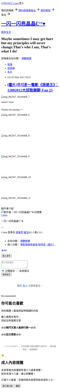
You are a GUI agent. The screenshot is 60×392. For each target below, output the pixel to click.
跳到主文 (6, 32)
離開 (18, 386)
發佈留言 (6, 274)
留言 (26, 232)
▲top (4, 250)
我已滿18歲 (7, 386)
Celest (4, 215)
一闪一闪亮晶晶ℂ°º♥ (23, 23)
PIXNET (14, 346)
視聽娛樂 (26, 58)
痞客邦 (19, 232)
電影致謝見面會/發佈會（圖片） (37, 244)
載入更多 (6, 256)
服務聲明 (34, 349)
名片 (9, 72)
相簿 (9, 64)
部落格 (11, 68)
